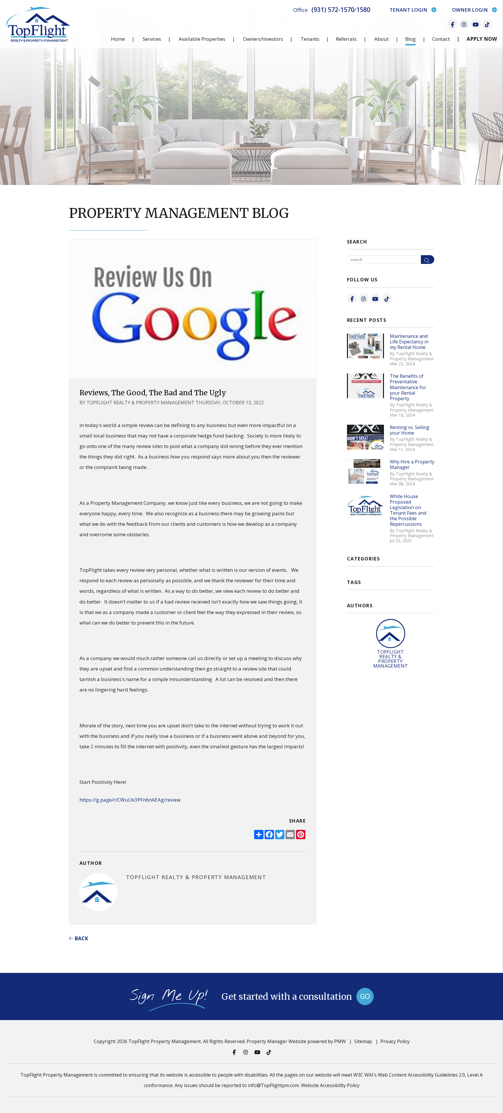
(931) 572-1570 (332, 9)
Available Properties (202, 39)
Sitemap (363, 1041)
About (381, 39)
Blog (410, 39)
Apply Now (482, 39)
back (80, 938)
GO (365, 996)
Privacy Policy (395, 1041)
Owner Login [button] (470, 9)
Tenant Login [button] (408, 9)
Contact (441, 39)
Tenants (310, 39)
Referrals (346, 39)
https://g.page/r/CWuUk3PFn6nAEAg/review (129, 799)
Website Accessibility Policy (330, 1085)
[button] (452, 24)
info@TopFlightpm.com (273, 1085)
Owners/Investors (263, 39)
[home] (38, 23)
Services (152, 39)
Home (118, 39)
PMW (340, 1041)
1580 (363, 9)
